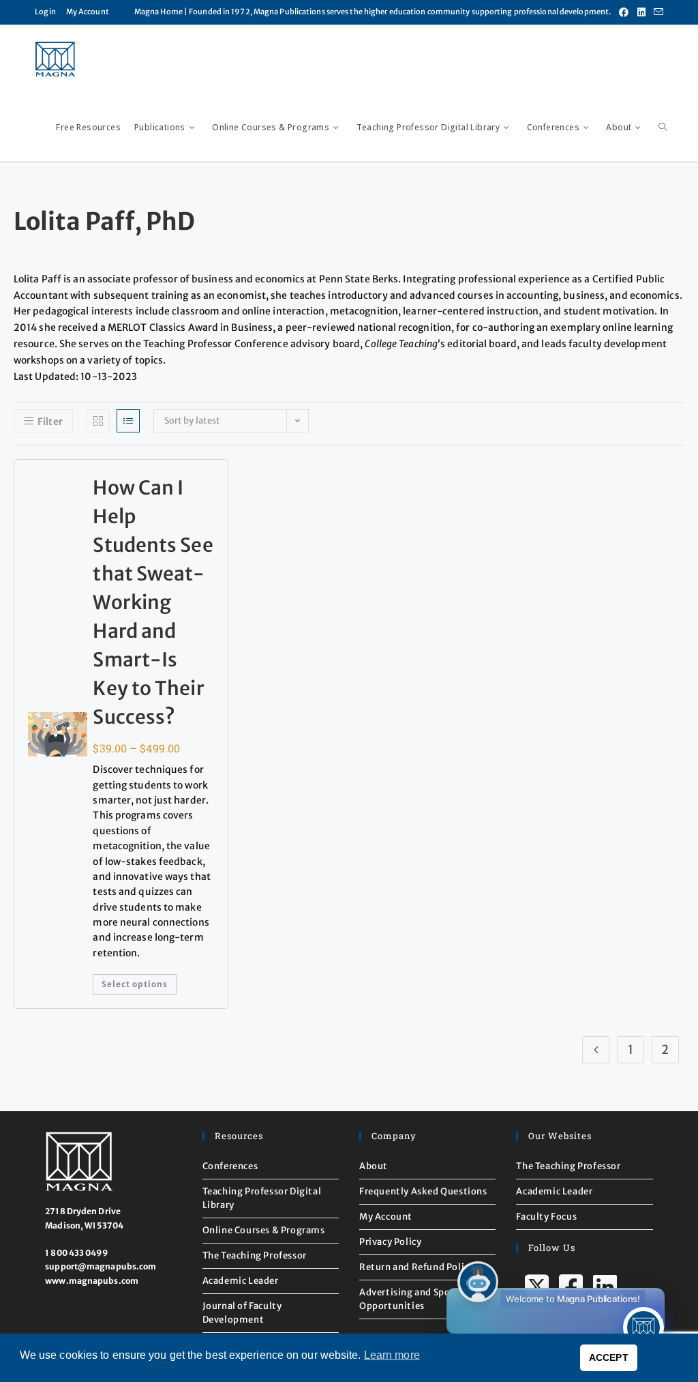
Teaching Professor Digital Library (262, 1198)
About (373, 1166)
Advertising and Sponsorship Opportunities (424, 1299)
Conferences (230, 1166)
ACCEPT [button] (608, 1357)
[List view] (128, 420)
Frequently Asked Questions (423, 1191)
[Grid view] (98, 420)
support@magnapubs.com (100, 1266)
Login (45, 11)
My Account (87, 11)
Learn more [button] (392, 1355)
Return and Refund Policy (416, 1267)
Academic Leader (240, 1281)
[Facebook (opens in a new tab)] (624, 12)
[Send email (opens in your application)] (656, 12)
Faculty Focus (546, 1216)
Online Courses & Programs (263, 1230)
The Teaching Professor (254, 1255)
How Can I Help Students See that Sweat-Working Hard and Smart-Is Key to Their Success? (153, 602)
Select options (135, 984)
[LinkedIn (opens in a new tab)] (641, 12)
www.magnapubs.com (91, 1281)
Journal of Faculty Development (242, 1312)
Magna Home (158, 11)
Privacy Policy (390, 1242)
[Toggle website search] (662, 127)
